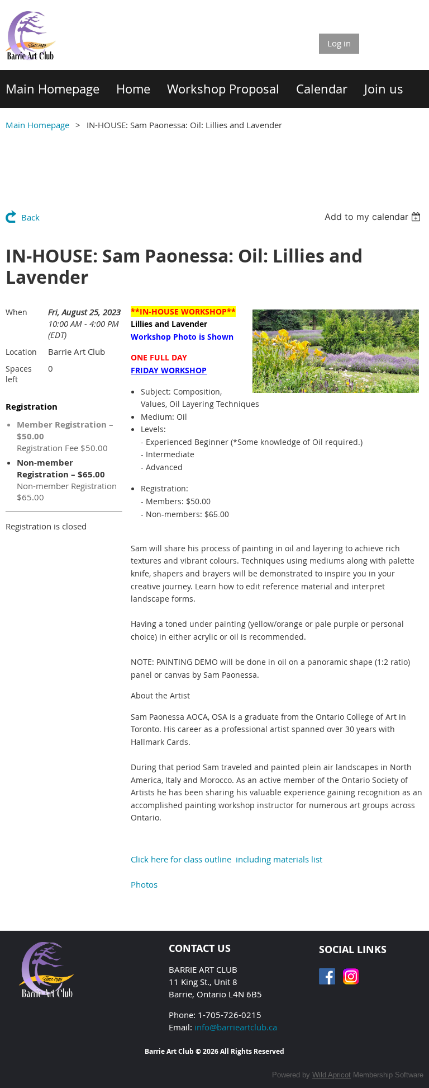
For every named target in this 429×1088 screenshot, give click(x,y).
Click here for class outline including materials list (226, 859)
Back (30, 217)
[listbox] (374, 216)
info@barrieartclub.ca (235, 1027)
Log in (339, 43)
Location (21, 351)
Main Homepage (37, 124)
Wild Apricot (331, 1075)
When (16, 312)
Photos (144, 884)
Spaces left (19, 373)
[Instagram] (351, 976)
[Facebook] (327, 976)
